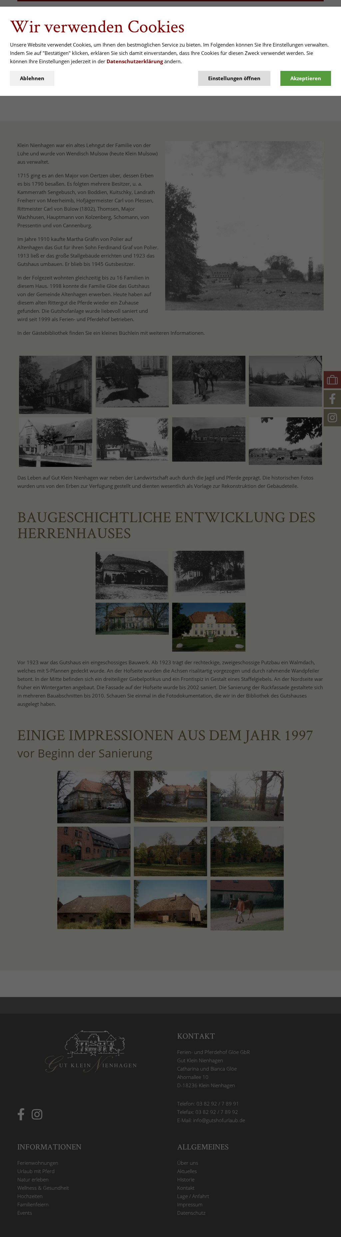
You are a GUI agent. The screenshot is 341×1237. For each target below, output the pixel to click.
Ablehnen (32, 78)
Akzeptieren (305, 78)
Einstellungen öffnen (234, 78)
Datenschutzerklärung (135, 61)
